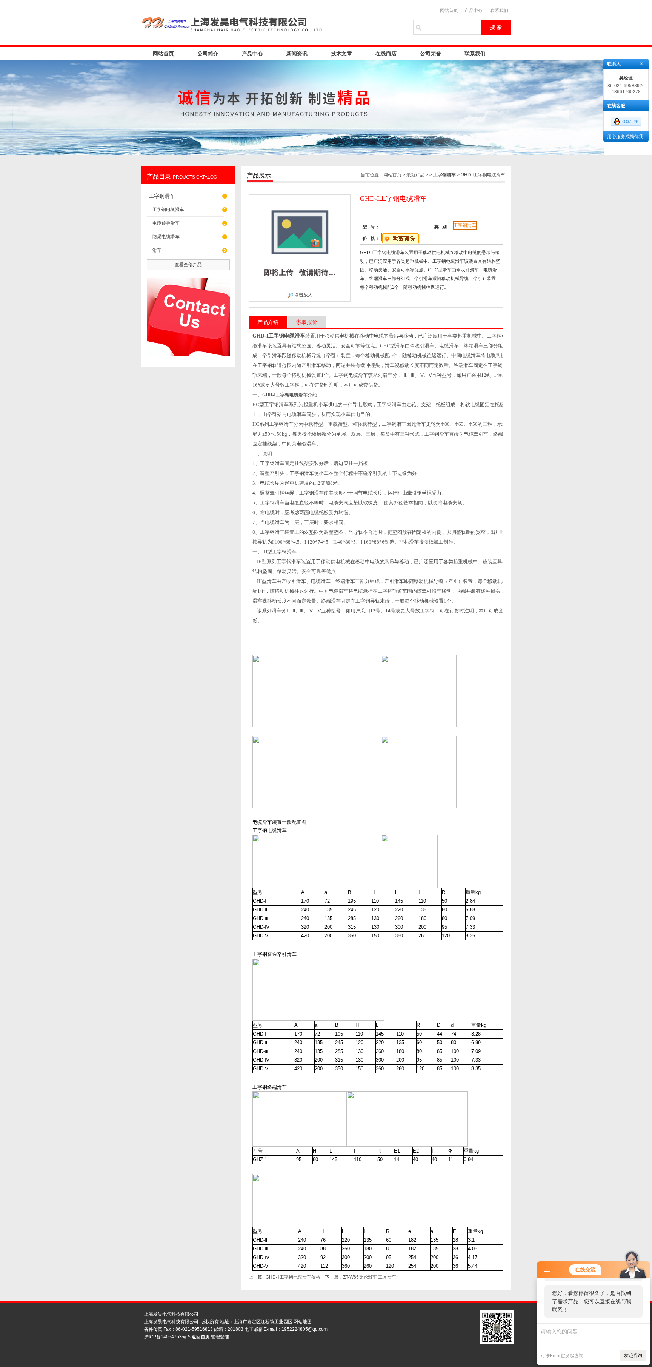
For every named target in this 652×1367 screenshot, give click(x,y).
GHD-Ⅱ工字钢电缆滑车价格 (293, 1277)
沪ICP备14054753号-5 (167, 1336)
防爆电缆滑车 (166, 236)
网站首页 (449, 10)
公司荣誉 (430, 54)
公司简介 (207, 54)
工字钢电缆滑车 (168, 209)
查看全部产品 (188, 264)
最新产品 (415, 174)
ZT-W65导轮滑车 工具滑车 (369, 1277)
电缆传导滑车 (166, 223)
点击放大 (302, 294)
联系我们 (499, 10)
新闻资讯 (297, 54)
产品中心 (473, 10)
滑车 (156, 250)
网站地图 (303, 1321)
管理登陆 (220, 1336)
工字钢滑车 (162, 196)
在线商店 (386, 54)
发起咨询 (633, 1355)
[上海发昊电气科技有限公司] (273, 22)
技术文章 (341, 54)
